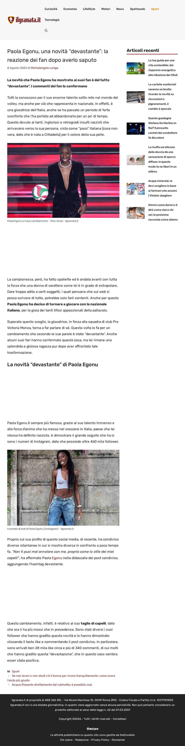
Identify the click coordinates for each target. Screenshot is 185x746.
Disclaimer (118, 739)
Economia (70, 9)
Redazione (82, 739)
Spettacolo (137, 9)
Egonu (57, 558)
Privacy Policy (100, 739)
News (120, 9)
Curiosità (51, 9)
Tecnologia (52, 20)
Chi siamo (66, 739)
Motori (105, 9)
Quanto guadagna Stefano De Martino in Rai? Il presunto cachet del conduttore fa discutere (162, 128)
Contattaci (119, 719)
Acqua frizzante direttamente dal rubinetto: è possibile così (52, 684)
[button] (46, 30)
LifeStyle (89, 9)
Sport (155, 9)
